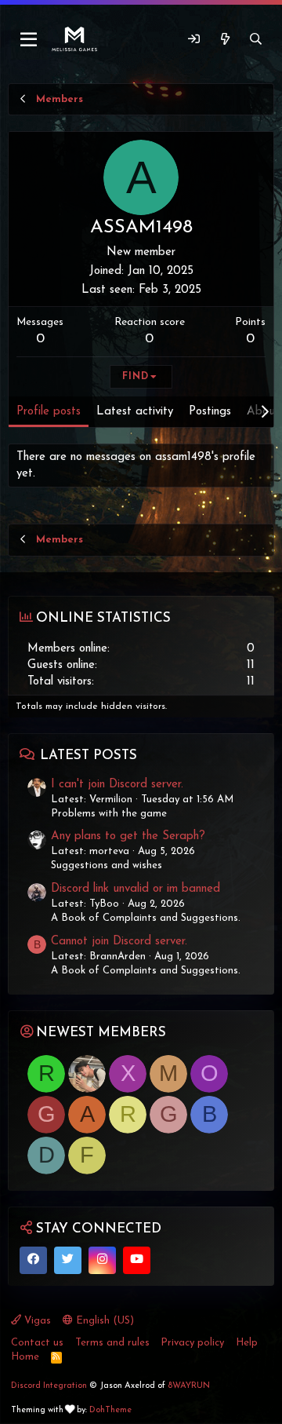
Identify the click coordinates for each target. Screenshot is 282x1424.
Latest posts (88, 755)
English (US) (103, 1321)
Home (25, 1357)
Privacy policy (192, 1343)
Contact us (37, 1343)
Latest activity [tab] (134, 412)
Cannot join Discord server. (119, 942)
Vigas (36, 1321)
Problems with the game (109, 814)
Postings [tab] (210, 412)
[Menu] (29, 40)
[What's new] (224, 39)
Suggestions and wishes (106, 865)
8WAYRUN (189, 1386)
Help (247, 1343)
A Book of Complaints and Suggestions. (145, 918)
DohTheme (110, 1410)
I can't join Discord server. (117, 785)
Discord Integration (49, 1386)
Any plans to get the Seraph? (128, 836)
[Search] (255, 39)
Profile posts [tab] (48, 412)
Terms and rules (112, 1343)
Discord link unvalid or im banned (135, 889)
